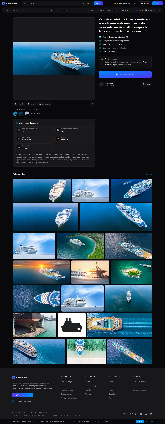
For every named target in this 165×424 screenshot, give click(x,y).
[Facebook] (141, 414)
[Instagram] (136, 414)
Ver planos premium (20, 395)
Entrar (159, 3)
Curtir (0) (20, 104)
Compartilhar (46, 104)
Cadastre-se (144, 3)
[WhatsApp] (131, 414)
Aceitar (139, 421)
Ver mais (149, 174)
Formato (86, 3)
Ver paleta (36, 114)
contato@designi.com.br (24, 401)
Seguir (148, 84)
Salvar (32, 104)
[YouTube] (151, 414)
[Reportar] (92, 104)
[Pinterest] (146, 414)
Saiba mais (149, 421)
